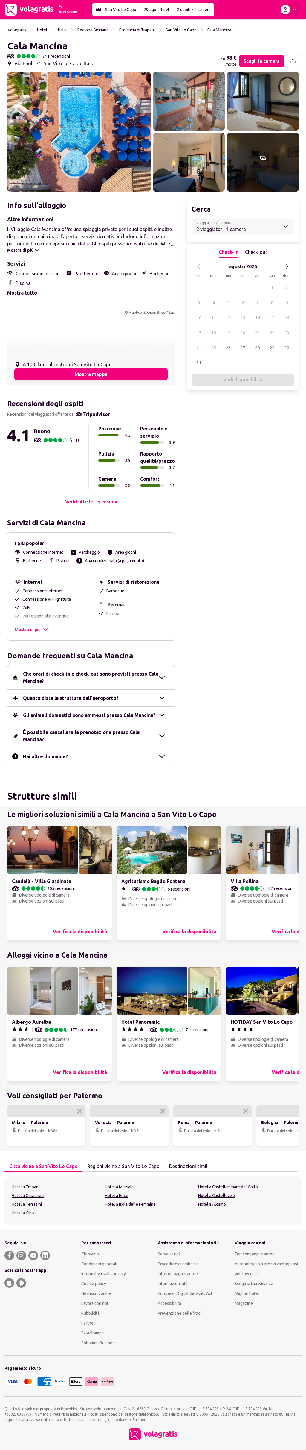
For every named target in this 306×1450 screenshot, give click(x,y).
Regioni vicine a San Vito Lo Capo (123, 1166)
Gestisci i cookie (96, 1293)
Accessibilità (169, 1303)
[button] (79, 132)
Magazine (244, 1303)
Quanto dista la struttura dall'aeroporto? (71, 698)
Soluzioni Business (99, 1342)
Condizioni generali (99, 1263)
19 (228, 332)
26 (228, 347)
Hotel (42, 30)
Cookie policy (93, 1283)
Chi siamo (90, 1254)
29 (272, 347)
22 (272, 332)
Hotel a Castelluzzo (216, 1195)
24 (199, 347)
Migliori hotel (247, 1293)
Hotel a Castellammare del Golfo (228, 1186)
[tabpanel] (153, 1200)
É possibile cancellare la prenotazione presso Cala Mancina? (81, 735)
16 (286, 318)
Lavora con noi (94, 1303)
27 (243, 347)
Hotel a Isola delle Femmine (130, 1204)
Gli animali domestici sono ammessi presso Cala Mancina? (89, 715)
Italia (62, 30)
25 (213, 347)
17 (199, 332)
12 (228, 318)
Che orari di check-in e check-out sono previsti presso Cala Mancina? (90, 677)
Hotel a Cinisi (24, 1213)
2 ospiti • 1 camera (194, 9)
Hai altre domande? (45, 756)
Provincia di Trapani (137, 30)
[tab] (43, 1166)
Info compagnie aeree (178, 1273)
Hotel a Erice (116, 1195)
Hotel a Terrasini (27, 1204)
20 (243, 332)
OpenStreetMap (160, 312)
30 (286, 347)
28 (257, 347)
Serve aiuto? (169, 1254)
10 (199, 318)
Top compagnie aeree (255, 1254)
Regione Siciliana (92, 30)
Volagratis (17, 30)
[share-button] (293, 61)
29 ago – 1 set (156, 9)
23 (286, 332)
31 (199, 362)
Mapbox (135, 312)
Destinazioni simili (189, 1166)
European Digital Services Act (185, 1293)
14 (257, 318)
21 (257, 332)
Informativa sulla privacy (103, 1273)
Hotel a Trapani (25, 1186)
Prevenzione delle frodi (179, 1313)
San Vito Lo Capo (120, 9)
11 (213, 318)
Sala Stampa (92, 1333)
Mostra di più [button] (28, 629)
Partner (88, 1323)
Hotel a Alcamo (212, 1204)
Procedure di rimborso (178, 1263)
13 (243, 318)
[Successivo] (286, 266)
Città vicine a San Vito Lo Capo (43, 1166)
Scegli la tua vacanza (254, 1283)
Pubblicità (90, 1313)
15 (272, 318)
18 (213, 332)
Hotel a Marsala (119, 1186)
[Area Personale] (289, 10)
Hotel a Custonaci (28, 1195)
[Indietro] (198, 266)
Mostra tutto (22, 292)
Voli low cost (246, 1273)
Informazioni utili (173, 1283)
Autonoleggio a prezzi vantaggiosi (266, 1263)
